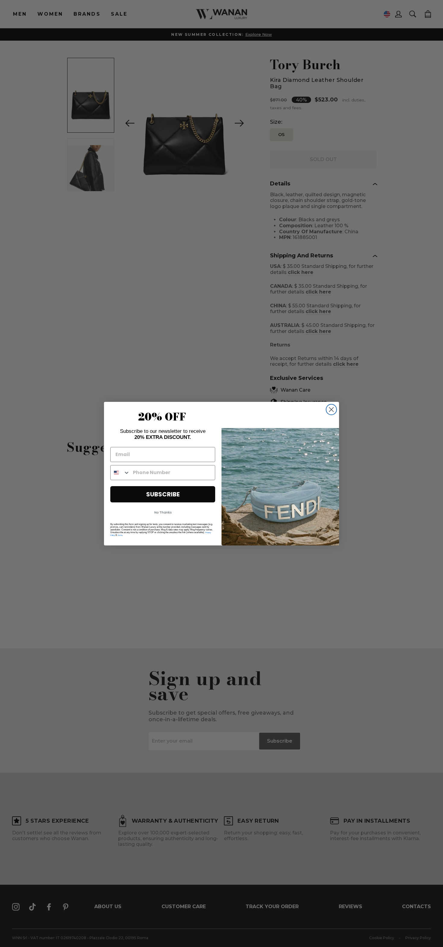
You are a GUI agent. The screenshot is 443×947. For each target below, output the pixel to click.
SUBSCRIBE (163, 494)
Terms (120, 535)
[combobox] (120, 472)
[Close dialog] (331, 409)
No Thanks (162, 512)
